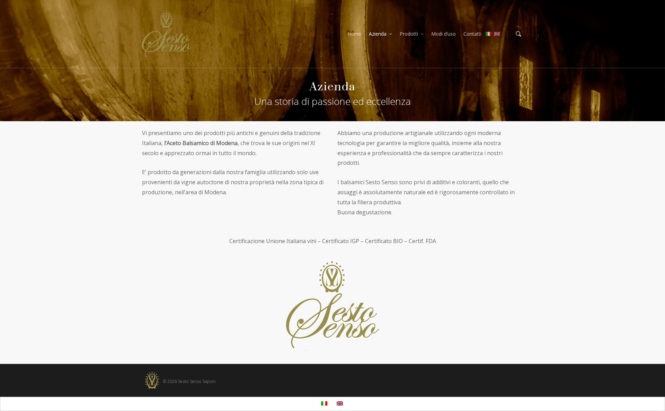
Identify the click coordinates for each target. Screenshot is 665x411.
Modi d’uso (443, 33)
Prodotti (409, 33)
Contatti (472, 33)
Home (354, 33)
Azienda (378, 33)
